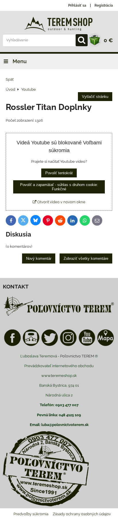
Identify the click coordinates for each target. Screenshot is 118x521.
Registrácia (104, 5)
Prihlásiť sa (77, 5)
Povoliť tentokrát (59, 173)
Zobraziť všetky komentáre (86, 258)
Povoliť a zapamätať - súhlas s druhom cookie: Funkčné (59, 187)
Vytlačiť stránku (95, 96)
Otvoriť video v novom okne (60, 202)
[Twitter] (49, 345)
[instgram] (68, 345)
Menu (19, 61)
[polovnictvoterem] (59, 315)
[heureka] (31, 345)
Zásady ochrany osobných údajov (82, 514)
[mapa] (105, 345)
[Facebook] (12, 345)
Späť (9, 79)
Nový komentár (38, 258)
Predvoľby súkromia (30, 514)
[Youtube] (87, 345)
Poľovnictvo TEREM (77, 356)
